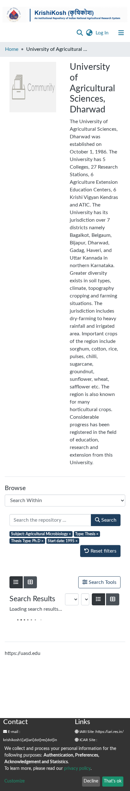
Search (108, 520)
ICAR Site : (88, 740)
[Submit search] (79, 33)
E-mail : (13, 732)
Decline (91, 781)
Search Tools (101, 582)
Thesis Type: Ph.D (27, 541)
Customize (14, 781)
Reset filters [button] (102, 551)
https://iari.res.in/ (110, 732)
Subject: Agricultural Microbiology (41, 534)
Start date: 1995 (63, 541)
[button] (89, 33)
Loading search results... (35, 609)
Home (11, 49)
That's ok (112, 781)
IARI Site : (87, 732)
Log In (103, 32)
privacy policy (77, 768)
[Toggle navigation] (121, 33)
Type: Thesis (86, 534)
